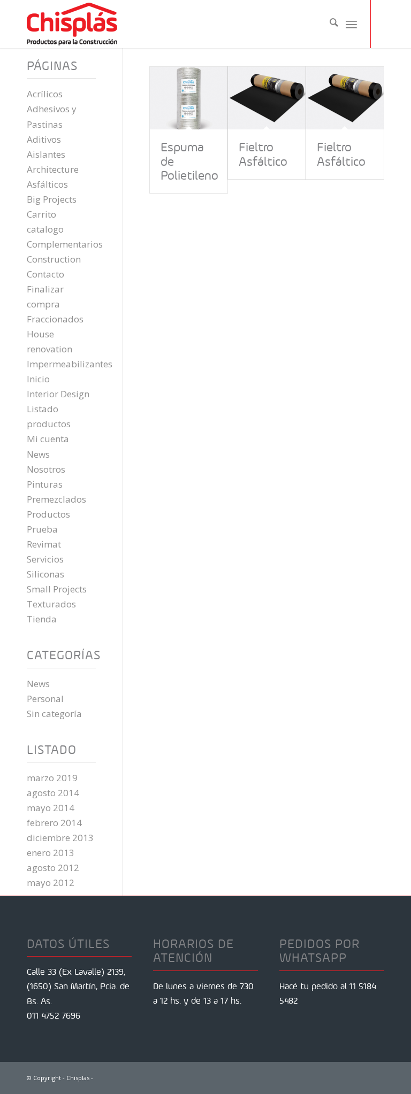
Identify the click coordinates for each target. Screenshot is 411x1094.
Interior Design (58, 394)
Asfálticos (47, 184)
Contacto (45, 274)
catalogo (45, 229)
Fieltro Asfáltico (263, 154)
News (38, 454)
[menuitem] (328, 24)
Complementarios (65, 244)
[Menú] (351, 24)
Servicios (45, 559)
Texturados (51, 604)
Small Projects (57, 589)
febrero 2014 (54, 822)
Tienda (42, 619)
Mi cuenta (48, 439)
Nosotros (46, 469)
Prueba (42, 529)
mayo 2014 (50, 808)
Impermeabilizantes (69, 364)
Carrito (41, 214)
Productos (48, 514)
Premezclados (56, 499)
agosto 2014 (53, 793)
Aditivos (44, 139)
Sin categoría (54, 713)
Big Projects (52, 199)
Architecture (53, 169)
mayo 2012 (50, 882)
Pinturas (45, 484)
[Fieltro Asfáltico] (267, 98)
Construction (54, 259)
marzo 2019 (52, 778)
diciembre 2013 (60, 837)
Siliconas (45, 574)
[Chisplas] (72, 24)
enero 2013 (50, 852)
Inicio (38, 379)
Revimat (44, 544)
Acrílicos (45, 94)
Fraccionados (55, 319)
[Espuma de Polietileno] (188, 98)
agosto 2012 (53, 867)
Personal (45, 698)
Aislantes (46, 154)
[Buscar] (328, 24)
